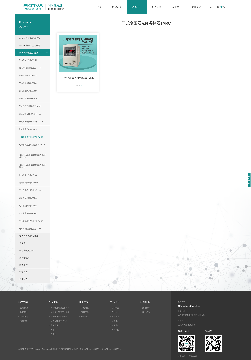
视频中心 (85, 317)
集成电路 (24, 321)
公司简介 (115, 308)
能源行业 (24, 308)
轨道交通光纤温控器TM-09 (30, 114)
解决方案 (117, 6)
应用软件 (23, 279)
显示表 (22, 243)
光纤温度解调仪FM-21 (28, 206)
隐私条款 (181, 356)
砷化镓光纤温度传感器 (29, 45)
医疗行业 (24, 312)
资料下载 (85, 312)
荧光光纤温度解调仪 (28, 53)
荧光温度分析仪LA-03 (28, 129)
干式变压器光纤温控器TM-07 (31, 137)
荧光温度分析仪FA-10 (28, 60)
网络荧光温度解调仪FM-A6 (30, 229)
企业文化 (115, 312)
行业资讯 (146, 312)
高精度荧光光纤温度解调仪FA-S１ (32, 146)
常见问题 (85, 308)
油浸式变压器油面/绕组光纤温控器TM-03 (32, 156)
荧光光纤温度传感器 (28, 236)
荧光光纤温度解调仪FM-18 (30, 106)
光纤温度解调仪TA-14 (28, 213)
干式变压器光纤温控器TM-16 (31, 221)
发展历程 (115, 317)
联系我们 (115, 325)
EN (225, 7)
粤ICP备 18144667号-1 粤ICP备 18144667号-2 (101, 349)
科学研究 (24, 317)
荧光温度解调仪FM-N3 (28, 183)
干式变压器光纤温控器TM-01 (31, 122)
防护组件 (23, 265)
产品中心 (137, 6)
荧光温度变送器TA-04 (28, 75)
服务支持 (156, 6)
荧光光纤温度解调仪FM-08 (30, 68)
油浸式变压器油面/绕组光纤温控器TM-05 (32, 166)
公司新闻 (146, 308)
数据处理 (23, 272)
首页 (99, 6)
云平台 (53, 334)
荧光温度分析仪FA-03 (28, 175)
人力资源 (115, 330)
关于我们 (176, 6)
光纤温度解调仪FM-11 (28, 198)
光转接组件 (24, 258)
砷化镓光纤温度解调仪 (29, 38)
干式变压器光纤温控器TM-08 (31, 190)
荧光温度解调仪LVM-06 (29, 91)
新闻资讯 (196, 6)
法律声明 (193, 356)
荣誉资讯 (115, 321)
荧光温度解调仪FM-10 (28, 98)
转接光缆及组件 (26, 250)
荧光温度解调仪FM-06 (28, 83)
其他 (52, 330)
